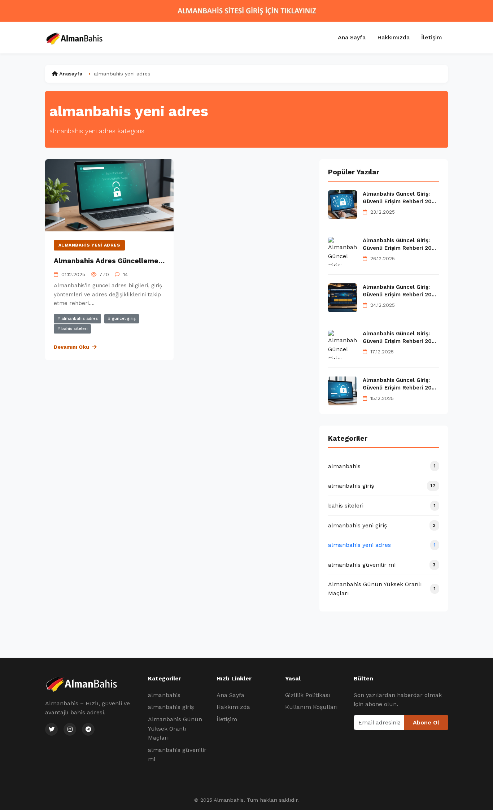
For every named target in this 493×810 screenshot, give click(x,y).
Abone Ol (426, 722)
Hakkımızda (393, 37)
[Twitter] (51, 729)
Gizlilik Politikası (307, 695)
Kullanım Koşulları (311, 707)
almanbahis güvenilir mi (177, 754)
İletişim (431, 37)
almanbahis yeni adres (89, 245)
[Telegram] (88, 729)
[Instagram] (70, 729)
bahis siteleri (74, 328)
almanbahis (164, 695)
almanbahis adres (79, 318)
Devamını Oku (71, 347)
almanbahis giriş (171, 707)
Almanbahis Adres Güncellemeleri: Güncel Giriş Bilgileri (147, 261)
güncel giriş (123, 318)
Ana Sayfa (352, 37)
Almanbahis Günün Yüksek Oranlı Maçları (175, 728)
